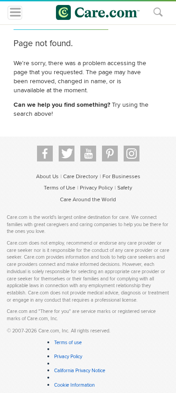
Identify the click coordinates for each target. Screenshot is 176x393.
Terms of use (68, 342)
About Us (47, 176)
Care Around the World (88, 199)
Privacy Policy (96, 187)
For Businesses (121, 176)
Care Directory (80, 176)
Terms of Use (59, 187)
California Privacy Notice (79, 370)
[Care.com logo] (93, 13)
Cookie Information (74, 384)
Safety (124, 187)
